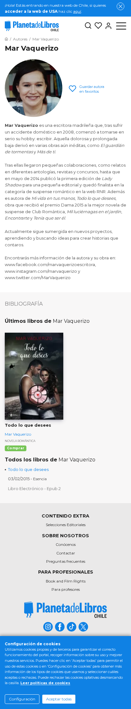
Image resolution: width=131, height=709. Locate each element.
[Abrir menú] (121, 26)
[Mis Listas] (97, 26)
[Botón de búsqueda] (88, 26)
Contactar (65, 553)
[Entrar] (107, 26)
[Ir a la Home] (6, 39)
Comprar (15, 448)
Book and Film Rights (66, 581)
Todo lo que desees (28, 469)
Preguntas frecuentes (65, 561)
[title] (65, 610)
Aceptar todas (59, 699)
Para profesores (66, 589)
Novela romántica (20, 441)
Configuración (22, 699)
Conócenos (66, 544)
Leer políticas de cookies (45, 683)
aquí (77, 11)
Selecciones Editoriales (66, 524)
